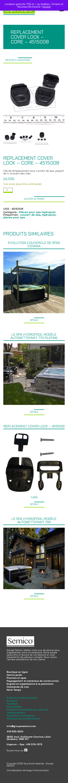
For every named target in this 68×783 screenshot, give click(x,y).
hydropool (49, 214)
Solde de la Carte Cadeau (22, 697)
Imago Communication (37, 770)
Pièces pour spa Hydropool (37, 212)
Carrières (12, 703)
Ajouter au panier (34, 198)
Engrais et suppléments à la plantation (30, 683)
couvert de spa (30, 214)
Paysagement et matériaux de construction (33, 680)
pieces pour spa (14, 217)
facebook (32, 750)
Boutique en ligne (17, 671)
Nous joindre (14, 706)
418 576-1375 (34, 744)
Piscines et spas (16, 677)
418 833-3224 (15, 731)
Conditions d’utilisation (21, 715)
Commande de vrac (18, 686)
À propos (12, 700)
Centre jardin (14, 674)
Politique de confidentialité (23, 718)
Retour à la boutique (17, 60)
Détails (34, 320)
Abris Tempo (14, 689)
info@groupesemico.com (21, 726)
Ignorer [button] (46, 6)
